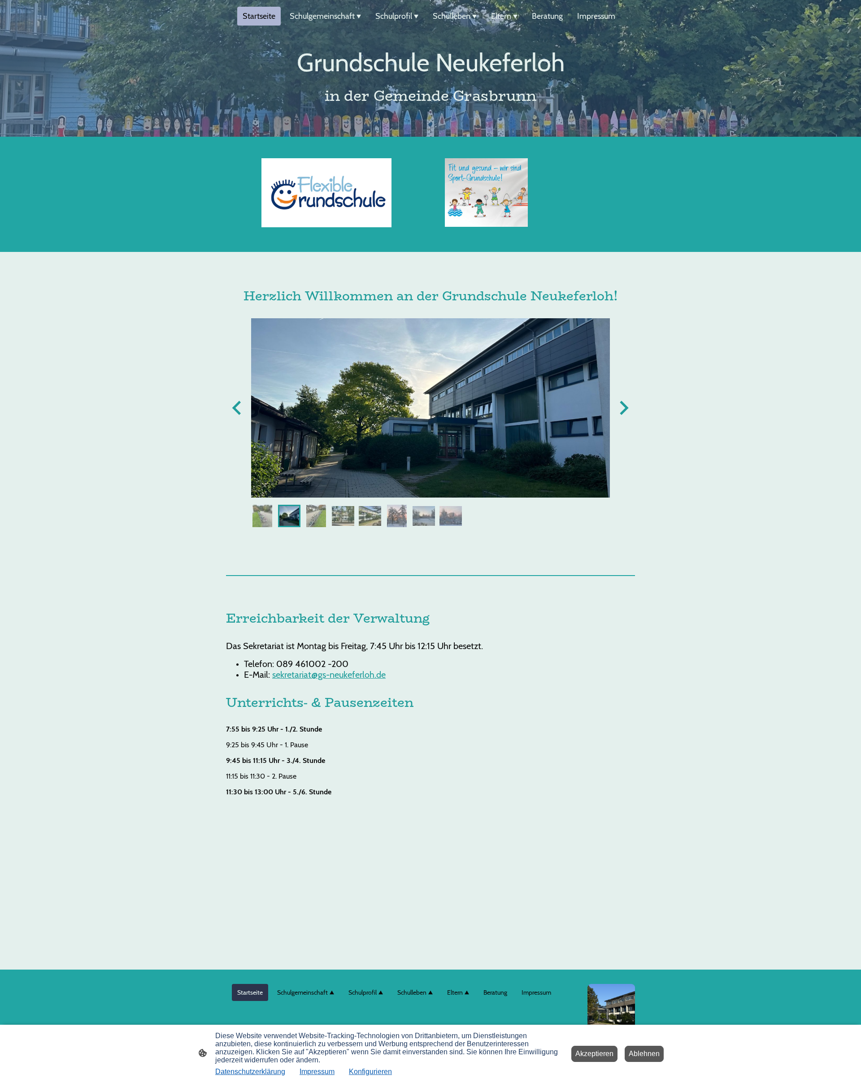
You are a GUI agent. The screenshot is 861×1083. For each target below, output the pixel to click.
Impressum (317, 1071)
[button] (262, 516)
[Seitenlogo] (611, 1007)
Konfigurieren (370, 1071)
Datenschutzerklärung (250, 1071)
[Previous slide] (237, 407)
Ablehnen (644, 1053)
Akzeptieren (594, 1053)
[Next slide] (623, 407)
